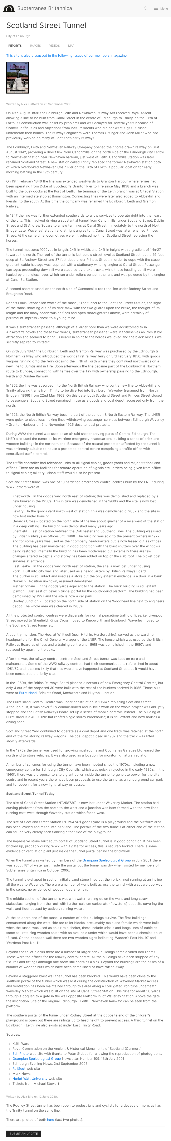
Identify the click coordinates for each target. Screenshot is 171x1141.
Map (71, 45)
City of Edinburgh (18, 36)
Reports (15, 45)
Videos (54, 45)
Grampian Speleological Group (107, 860)
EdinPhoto (21, 1053)
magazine (119, 55)
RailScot (19, 1068)
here (50, 1119)
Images (35, 45)
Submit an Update (24, 1133)
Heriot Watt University (30, 1078)
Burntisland (28, 693)
